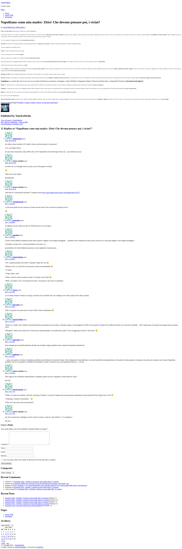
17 (6, 536)
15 (2, 536)
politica (33, 102)
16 (4, 536)
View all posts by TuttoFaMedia (11, 120)
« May (3, 543)
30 (4, 541)
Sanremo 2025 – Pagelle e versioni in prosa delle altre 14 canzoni (26, 502)
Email (3, 452)
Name (3, 448)
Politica (9, 102)
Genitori (27, 102)
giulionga (16, 354)
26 (10, 539)
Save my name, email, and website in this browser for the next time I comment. (29, 460)
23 (4, 539)
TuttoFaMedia (5, 2)
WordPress (39, 547)
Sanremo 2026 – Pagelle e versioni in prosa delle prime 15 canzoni (36, 482)
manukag (16, 235)
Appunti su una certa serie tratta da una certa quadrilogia (23, 505)
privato (38, 102)
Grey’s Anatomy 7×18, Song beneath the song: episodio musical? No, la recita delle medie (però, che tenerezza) (50, 485)
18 (8, 536)
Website (3, 456)
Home (7, 13)
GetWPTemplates (20, 547)
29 (2, 541)
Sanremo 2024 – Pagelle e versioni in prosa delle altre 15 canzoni (40, 489)
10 (6, 534)
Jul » (8, 543)
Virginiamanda (18, 202)
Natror (15, 290)
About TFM (9, 15)
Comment (5, 444)
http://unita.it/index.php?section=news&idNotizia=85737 (61, 192)
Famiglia (20, 102)
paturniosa (16, 220)
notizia (24, 88)
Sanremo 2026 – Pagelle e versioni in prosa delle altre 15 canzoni (26, 498)
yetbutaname (17, 139)
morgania (16, 305)
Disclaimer (8, 17)
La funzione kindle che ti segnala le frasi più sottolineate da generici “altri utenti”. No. (40, 483)
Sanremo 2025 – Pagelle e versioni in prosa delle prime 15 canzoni (27, 504)
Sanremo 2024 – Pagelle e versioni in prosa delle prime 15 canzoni (36, 487)
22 (2, 539)
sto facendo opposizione (50, 102)
